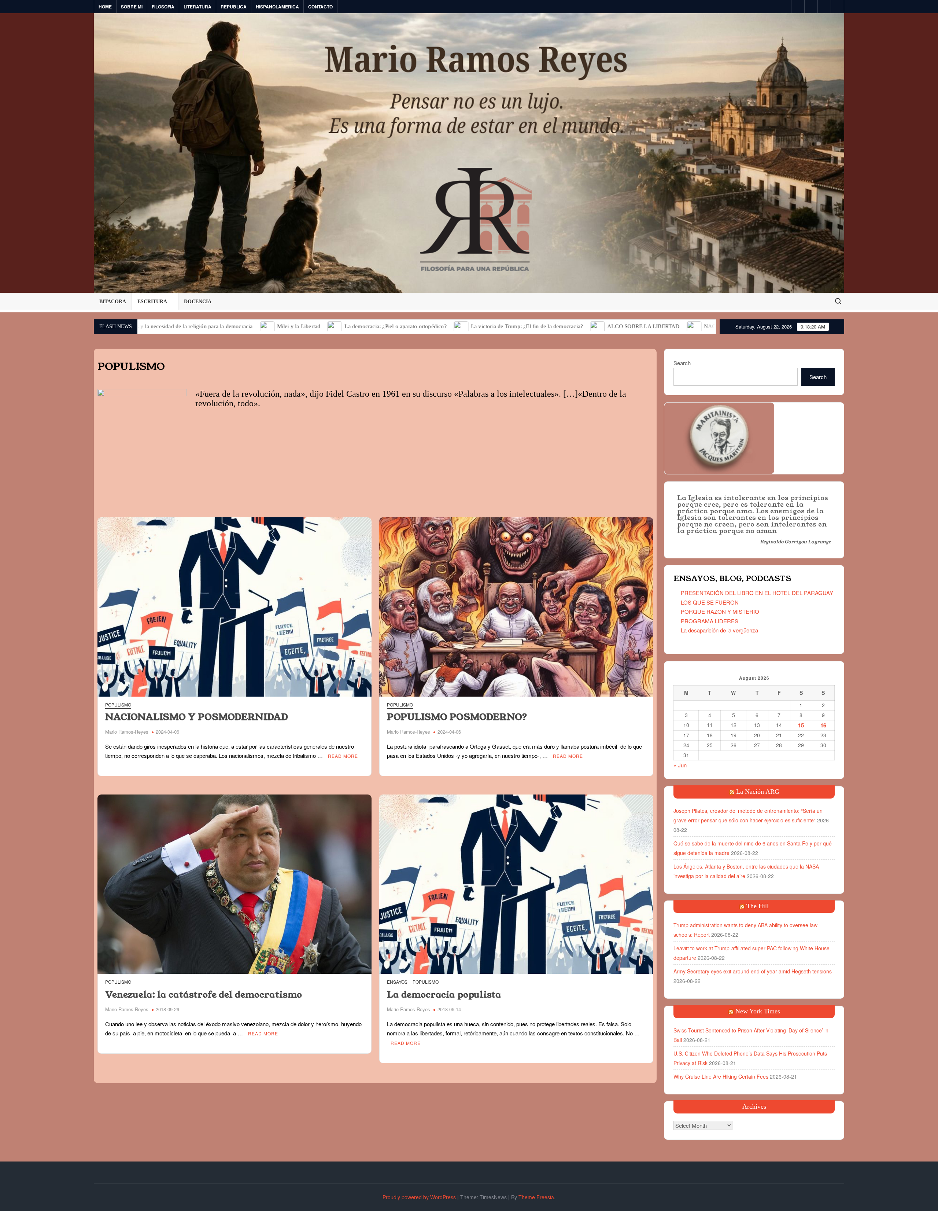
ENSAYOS (397, 982)
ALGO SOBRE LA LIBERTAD (561, 326)
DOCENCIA (197, 301)
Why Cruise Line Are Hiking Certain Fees (720, 1076)
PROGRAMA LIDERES (709, 621)
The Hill (757, 906)
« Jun (680, 765)
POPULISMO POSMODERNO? (457, 717)
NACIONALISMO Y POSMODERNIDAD (671, 326)
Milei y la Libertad (217, 326)
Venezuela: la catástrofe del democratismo (203, 994)
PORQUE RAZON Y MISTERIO (720, 611)
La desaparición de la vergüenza (719, 630)
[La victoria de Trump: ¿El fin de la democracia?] (380, 326)
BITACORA (112, 301)
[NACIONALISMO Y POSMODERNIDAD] (612, 326)
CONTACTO (320, 6)
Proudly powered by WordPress (419, 1197)
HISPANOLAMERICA (277, 6)
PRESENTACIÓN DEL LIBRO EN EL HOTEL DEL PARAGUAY (757, 593)
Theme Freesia (536, 1197)
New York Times (757, 1011)
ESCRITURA (152, 301)
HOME (105, 6)
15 (801, 725)
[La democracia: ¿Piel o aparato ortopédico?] (253, 326)
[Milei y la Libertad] (185, 326)
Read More (343, 756)
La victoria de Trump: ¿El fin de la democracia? (445, 326)
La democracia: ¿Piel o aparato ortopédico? (314, 326)
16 (823, 725)
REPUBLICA (234, 6)
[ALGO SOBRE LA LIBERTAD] (516, 326)
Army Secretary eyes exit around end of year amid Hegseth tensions (752, 971)
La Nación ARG (757, 791)
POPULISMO (118, 704)
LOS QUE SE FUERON (710, 602)
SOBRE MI (132, 6)
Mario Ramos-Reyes (126, 731)
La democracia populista (444, 994)
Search (682, 363)
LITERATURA (197, 6)
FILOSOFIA (163, 6)
